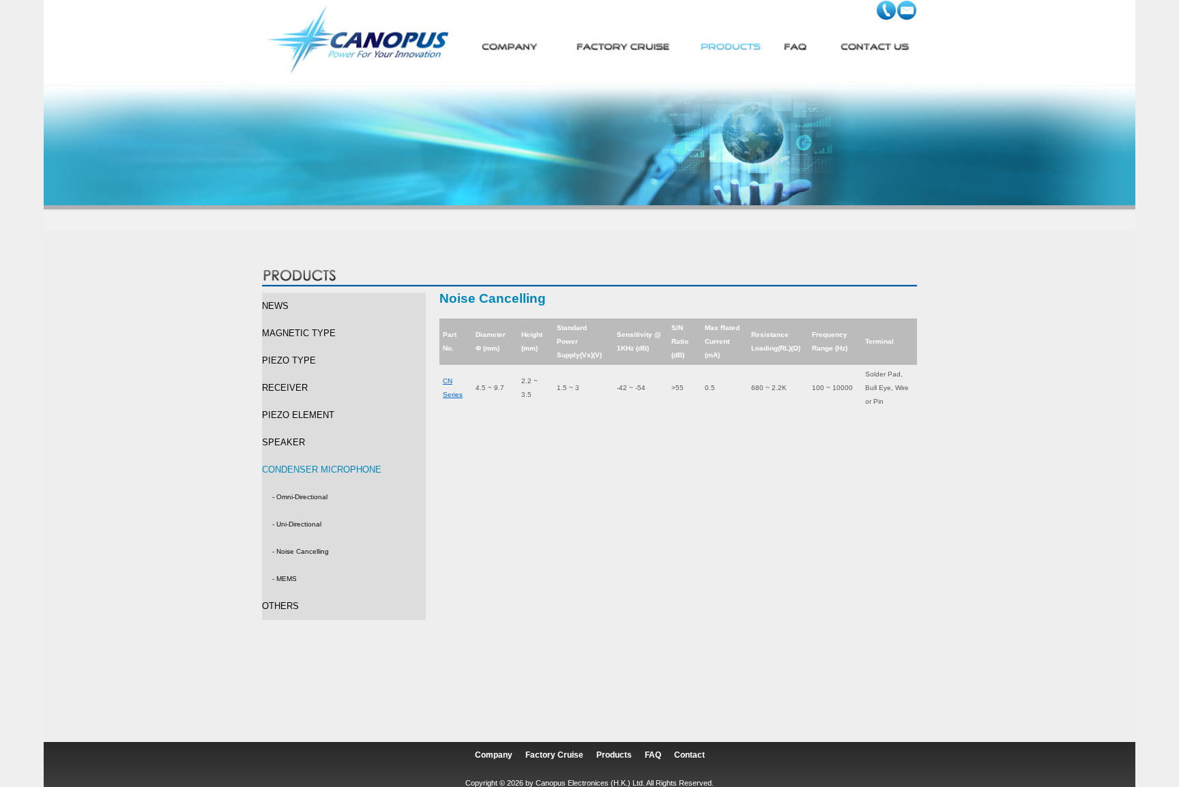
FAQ (653, 755)
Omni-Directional (302, 497)
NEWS (275, 306)
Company (493, 755)
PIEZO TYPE (289, 360)
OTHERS (280, 606)
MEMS (286, 578)
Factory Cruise (554, 755)
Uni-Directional (298, 524)
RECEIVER (285, 388)
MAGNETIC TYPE (299, 333)
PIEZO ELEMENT (298, 415)
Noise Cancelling (302, 551)
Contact (689, 755)
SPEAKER (283, 442)
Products (614, 755)
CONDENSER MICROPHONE (321, 469)
